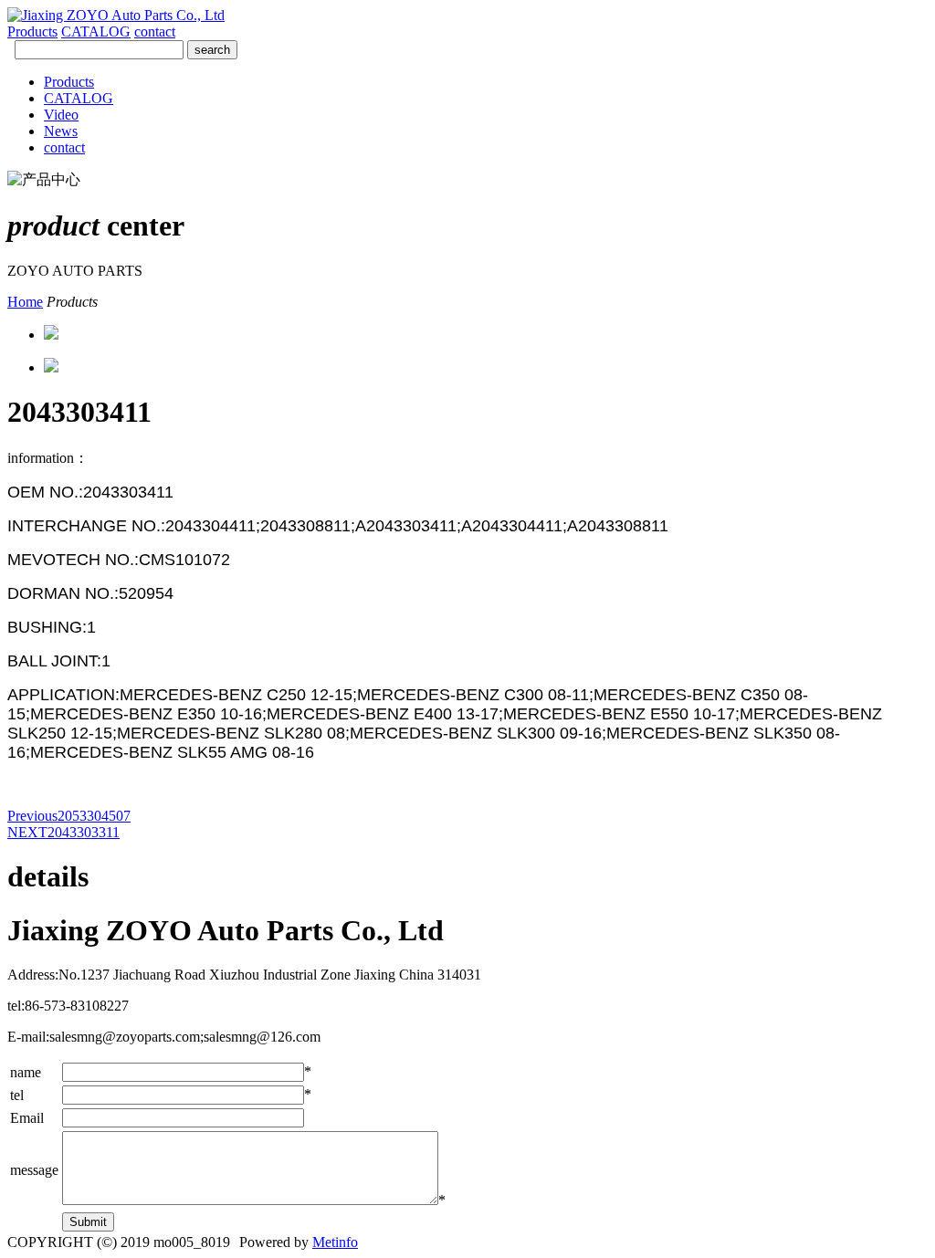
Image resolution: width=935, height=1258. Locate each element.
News (61, 131)
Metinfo (335, 1242)
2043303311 (63, 832)
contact (154, 31)
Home (25, 301)
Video (61, 114)
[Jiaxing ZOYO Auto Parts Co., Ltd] (116, 15)
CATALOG (96, 31)
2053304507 (69, 815)
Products (32, 31)
